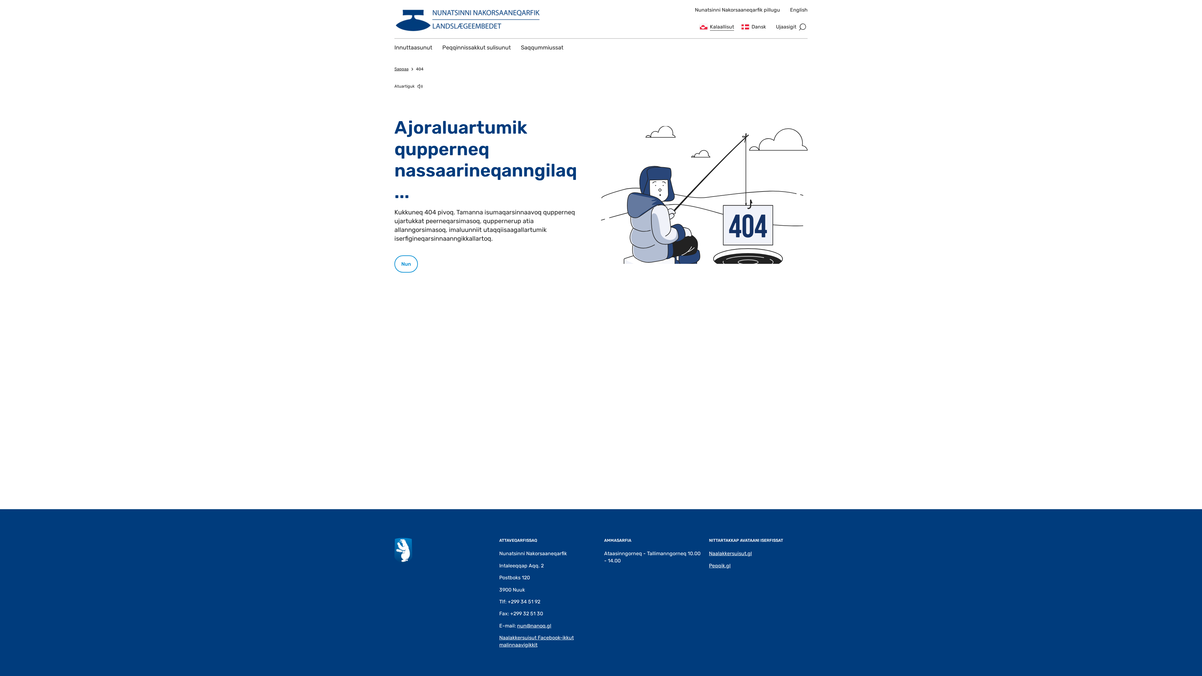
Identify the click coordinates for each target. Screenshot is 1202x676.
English (799, 10)
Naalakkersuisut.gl (730, 553)
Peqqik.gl (720, 566)
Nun (406, 264)
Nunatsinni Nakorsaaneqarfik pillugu (737, 10)
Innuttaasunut (413, 47)
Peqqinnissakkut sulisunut (476, 47)
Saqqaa (401, 69)
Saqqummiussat (542, 47)
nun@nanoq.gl (534, 626)
